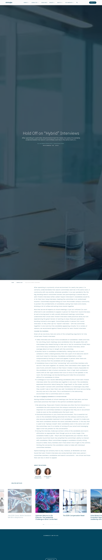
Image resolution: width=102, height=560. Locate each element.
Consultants (44, 2)
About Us (59, 2)
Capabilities (34, 2)
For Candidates (69, 2)
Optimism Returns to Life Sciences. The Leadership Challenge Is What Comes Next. (39, 517)
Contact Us (92, 2)
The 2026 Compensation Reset (66, 516)
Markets (26, 2)
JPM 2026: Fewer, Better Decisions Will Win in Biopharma (12, 516)
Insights (51, 2)
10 (59, 524)
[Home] (9, 2)
